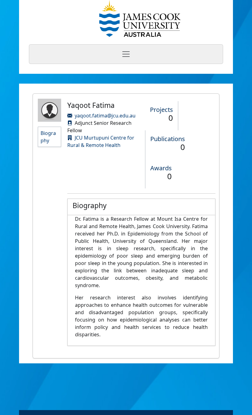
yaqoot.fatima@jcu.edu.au (105, 115)
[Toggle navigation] (126, 54)
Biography (48, 137)
